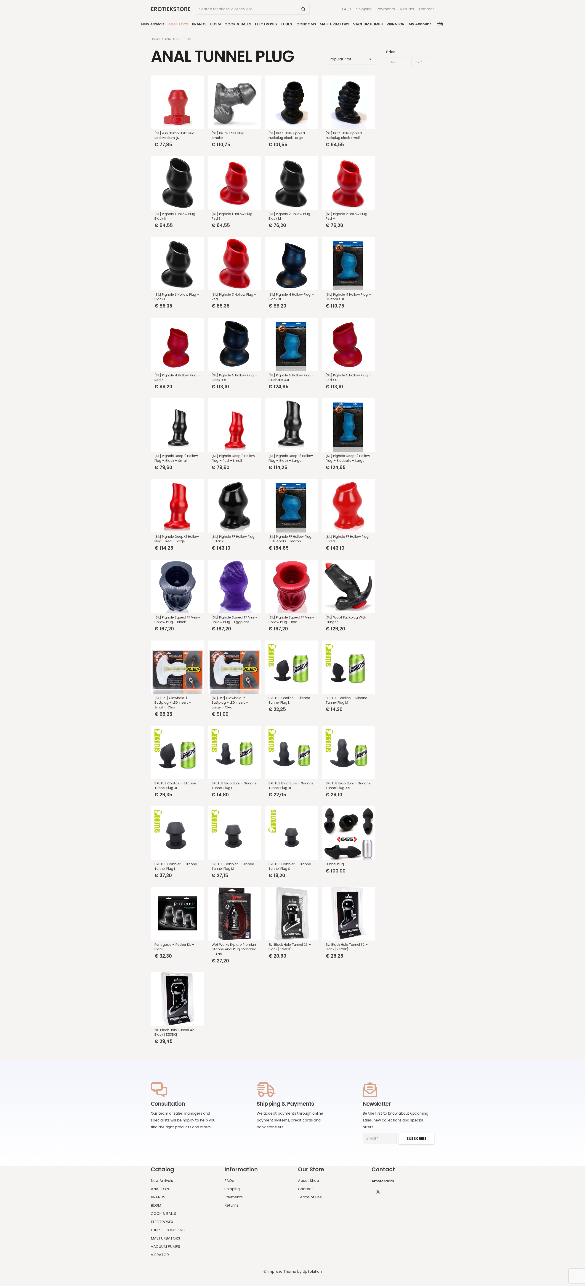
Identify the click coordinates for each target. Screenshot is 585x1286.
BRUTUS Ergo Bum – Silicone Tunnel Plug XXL (348, 785)
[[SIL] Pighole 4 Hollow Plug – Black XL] (291, 264)
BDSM (156, 1205)
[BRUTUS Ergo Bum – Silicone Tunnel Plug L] (234, 752)
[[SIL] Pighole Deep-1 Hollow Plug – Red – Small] (234, 425)
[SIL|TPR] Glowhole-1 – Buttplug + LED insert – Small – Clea (172, 702)
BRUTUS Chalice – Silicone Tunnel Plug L (289, 700)
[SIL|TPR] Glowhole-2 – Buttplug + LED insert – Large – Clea (230, 702)
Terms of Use (310, 1197)
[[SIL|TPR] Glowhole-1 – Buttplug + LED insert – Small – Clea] (177, 667)
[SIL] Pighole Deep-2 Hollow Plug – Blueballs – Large (348, 458)
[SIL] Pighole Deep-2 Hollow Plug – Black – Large (291, 458)
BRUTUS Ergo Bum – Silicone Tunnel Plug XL (291, 785)
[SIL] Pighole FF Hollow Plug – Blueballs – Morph (290, 538)
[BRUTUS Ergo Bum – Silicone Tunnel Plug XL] (291, 752)
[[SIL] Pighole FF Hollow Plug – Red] (348, 505)
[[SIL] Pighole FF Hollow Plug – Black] (234, 505)
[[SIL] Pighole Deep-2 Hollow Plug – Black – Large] (291, 425)
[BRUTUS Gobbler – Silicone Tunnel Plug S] (291, 833)
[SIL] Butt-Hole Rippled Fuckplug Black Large (287, 135)
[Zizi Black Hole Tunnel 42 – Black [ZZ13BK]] (177, 999)
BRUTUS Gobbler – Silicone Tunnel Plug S (290, 866)
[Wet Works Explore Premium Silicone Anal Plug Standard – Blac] (234, 914)
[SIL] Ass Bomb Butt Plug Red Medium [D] (174, 135)
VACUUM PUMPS (165, 1246)
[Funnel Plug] (348, 833)
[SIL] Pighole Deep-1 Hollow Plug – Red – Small (233, 458)
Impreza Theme (281, 1271)
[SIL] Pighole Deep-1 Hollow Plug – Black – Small (176, 458)
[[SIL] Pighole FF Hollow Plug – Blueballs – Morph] (291, 505)
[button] (407, 24)
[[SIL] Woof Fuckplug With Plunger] (348, 586)
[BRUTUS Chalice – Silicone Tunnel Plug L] (291, 667)
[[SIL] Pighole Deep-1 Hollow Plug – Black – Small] (177, 425)
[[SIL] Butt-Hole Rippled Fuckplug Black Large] (291, 102)
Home (155, 39)
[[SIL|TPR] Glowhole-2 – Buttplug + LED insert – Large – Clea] (234, 667)
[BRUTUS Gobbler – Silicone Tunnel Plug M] (234, 833)
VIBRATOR (160, 1254)
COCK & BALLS (163, 1213)
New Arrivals (162, 1180)
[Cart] (440, 24)
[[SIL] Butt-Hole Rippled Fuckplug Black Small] (348, 102)
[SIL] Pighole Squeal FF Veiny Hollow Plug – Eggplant (234, 619)
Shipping (364, 9)
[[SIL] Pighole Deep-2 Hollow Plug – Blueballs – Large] (348, 425)
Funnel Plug (335, 864)
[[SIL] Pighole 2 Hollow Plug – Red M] (348, 183)
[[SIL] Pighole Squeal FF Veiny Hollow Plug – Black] (177, 586)
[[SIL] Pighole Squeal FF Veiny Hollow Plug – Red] (291, 586)
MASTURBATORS (165, 1238)
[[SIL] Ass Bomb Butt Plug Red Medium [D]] (177, 102)
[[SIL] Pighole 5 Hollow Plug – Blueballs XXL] (291, 344)
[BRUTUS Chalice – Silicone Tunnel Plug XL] (177, 752)
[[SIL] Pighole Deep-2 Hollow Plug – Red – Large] (177, 505)
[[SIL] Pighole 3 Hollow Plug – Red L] (234, 264)
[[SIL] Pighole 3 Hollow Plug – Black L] (177, 264)
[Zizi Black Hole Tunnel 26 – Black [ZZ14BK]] (291, 914)
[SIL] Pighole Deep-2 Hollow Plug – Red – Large (176, 538)
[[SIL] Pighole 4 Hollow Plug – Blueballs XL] (348, 264)
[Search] (303, 9)
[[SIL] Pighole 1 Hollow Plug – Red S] (234, 183)
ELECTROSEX (162, 1221)
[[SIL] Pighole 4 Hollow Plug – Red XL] (177, 344)
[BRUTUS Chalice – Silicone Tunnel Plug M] (348, 667)
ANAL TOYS (160, 1188)
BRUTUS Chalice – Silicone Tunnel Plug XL (175, 785)
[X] (378, 1191)
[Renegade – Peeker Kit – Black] (177, 914)
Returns (407, 9)
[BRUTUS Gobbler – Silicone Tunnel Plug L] (177, 833)
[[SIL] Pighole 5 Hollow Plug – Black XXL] (234, 344)
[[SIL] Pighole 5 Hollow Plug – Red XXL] (348, 344)
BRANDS (158, 1197)
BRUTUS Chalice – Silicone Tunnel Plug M (346, 700)
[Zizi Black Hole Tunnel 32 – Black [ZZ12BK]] (348, 914)
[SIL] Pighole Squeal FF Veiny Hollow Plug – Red (291, 619)
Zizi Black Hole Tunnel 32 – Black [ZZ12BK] (347, 946)
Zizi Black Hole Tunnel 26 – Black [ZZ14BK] (290, 946)
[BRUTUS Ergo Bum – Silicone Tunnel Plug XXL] (348, 752)
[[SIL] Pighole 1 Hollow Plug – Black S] (177, 183)
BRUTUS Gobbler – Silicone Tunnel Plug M (233, 866)
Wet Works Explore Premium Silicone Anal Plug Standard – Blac (234, 949)
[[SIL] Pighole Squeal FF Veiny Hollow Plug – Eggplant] (234, 586)
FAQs (346, 9)
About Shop (308, 1180)
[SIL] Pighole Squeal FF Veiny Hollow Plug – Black (177, 619)
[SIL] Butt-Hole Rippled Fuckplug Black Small (344, 135)
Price (391, 51)
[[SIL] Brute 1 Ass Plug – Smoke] (234, 102)
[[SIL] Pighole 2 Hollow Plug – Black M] (291, 183)
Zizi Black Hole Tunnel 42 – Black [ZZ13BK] (175, 1032)
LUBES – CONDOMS (168, 1230)
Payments (386, 9)
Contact (426, 9)
